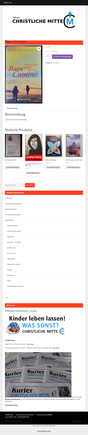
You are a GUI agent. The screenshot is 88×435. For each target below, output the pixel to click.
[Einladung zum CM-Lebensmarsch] (37, 335)
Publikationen (9, 220)
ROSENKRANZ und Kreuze (15, 286)
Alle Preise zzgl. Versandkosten (17, 417)
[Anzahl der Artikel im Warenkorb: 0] (6, 298)
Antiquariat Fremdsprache (13, 204)
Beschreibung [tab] (12, 108)
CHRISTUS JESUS (12, 226)
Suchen (30, 185)
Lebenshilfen (11, 259)
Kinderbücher (11, 248)
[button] (39, 49)
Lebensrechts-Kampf (13, 264)
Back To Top (77, 421)
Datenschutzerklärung (25, 415)
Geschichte (10, 237)
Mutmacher (11, 275)
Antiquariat (56, 63)
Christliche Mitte (16, 421)
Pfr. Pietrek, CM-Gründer (12, 215)
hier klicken (33, 311)
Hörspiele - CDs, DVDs (14, 242)
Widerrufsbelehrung (45, 415)
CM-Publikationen (10, 209)
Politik (9, 281)
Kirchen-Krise (11, 253)
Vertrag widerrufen (44, 431)
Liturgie (9, 270)
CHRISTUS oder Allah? (14, 231)
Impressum (9, 415)
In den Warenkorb (62, 57)
